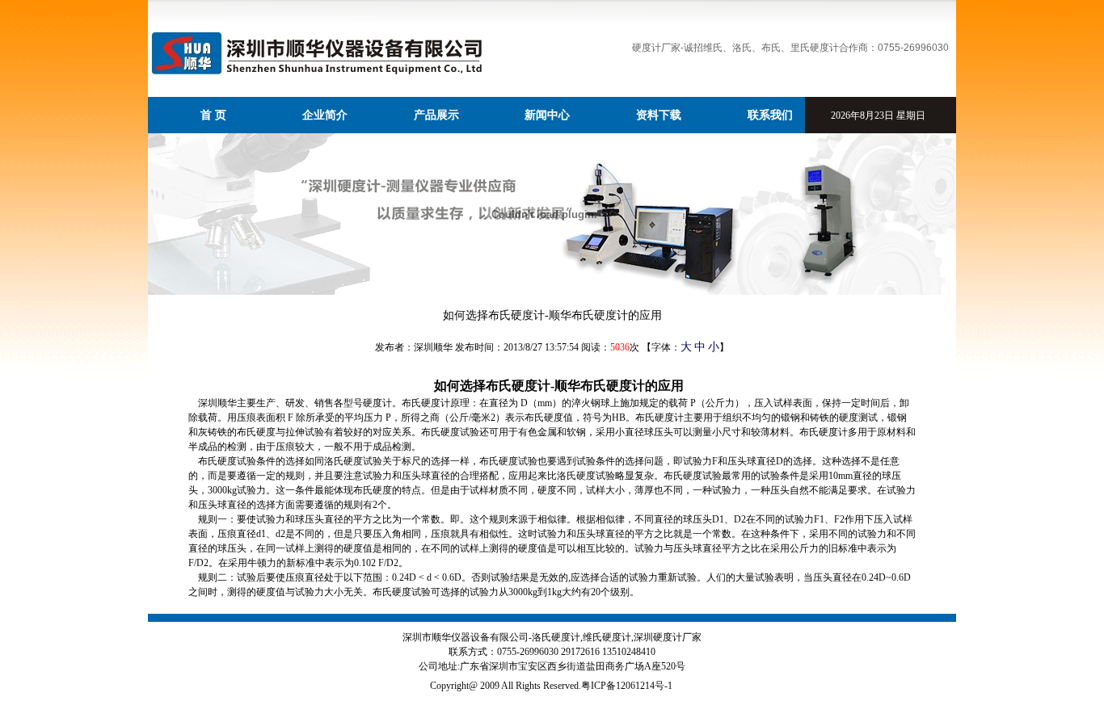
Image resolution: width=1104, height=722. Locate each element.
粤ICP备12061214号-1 (626, 685)
